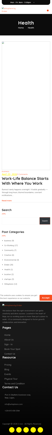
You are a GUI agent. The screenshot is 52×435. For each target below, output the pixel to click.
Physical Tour (11, 378)
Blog (6, 369)
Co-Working (9, 245)
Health (7, 269)
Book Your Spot (12, 349)
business (5, 171)
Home (21, 28)
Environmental (10, 260)
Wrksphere (8, 284)
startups (7, 279)
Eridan (6, 265)
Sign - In (8, 344)
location (7, 274)
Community (9, 250)
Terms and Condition (14, 383)
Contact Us (9, 353)
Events (7, 374)
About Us (9, 339)
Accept (45, 297)
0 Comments (22, 174)
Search (7, 210)
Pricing (7, 364)
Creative (7, 255)
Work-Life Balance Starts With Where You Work (25, 181)
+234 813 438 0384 (12, 411)
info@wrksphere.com (14, 404)
